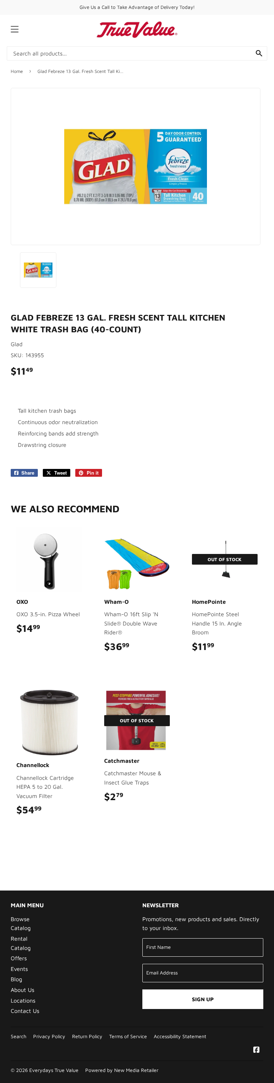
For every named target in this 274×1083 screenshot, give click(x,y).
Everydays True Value (53, 1070)
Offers (19, 958)
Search (18, 1036)
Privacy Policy (49, 1036)
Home (17, 71)
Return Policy (87, 1036)
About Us (22, 990)
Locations (23, 1000)
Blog (16, 979)
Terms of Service (128, 1036)
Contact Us (25, 1011)
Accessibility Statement (180, 1036)
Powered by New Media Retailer (121, 1070)
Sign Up (203, 999)
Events (19, 969)
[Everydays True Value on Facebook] (256, 1050)
